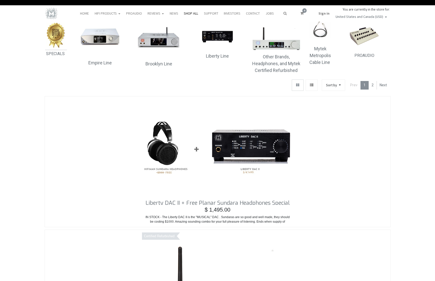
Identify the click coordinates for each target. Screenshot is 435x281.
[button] (333, 85)
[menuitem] (84, 13)
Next (383, 85)
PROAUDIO (364, 55)
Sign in (324, 13)
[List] (312, 85)
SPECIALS (56, 53)
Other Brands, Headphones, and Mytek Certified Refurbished (276, 63)
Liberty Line (217, 56)
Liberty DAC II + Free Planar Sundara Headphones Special (218, 202)
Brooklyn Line (159, 63)
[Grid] (298, 85)
